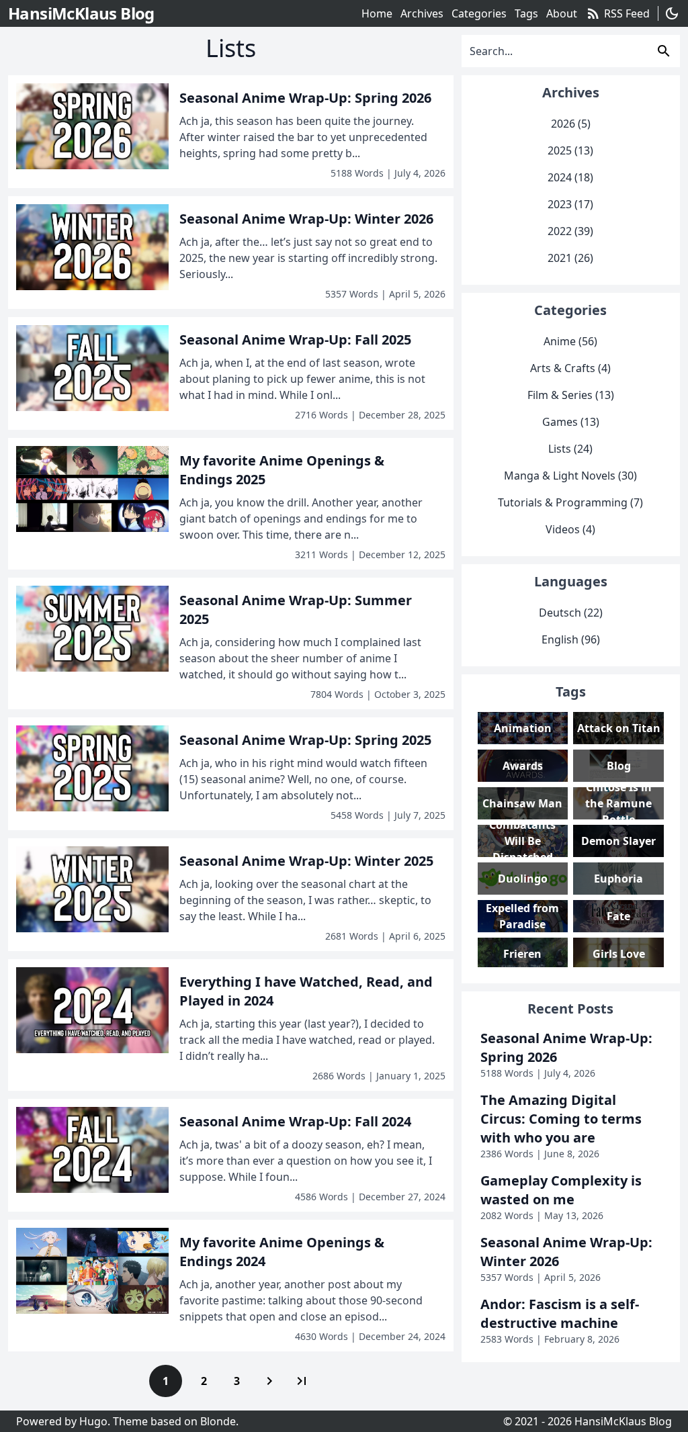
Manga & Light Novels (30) (570, 475)
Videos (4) (570, 529)
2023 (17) (570, 204)
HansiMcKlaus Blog (623, 1421)
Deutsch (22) (571, 612)
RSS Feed (617, 13)
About (561, 13)
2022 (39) (570, 231)
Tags (526, 13)
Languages (570, 581)
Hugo (93, 1421)
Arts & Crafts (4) (570, 368)
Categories (479, 13)
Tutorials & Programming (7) (570, 502)
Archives (421, 13)
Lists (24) (570, 448)
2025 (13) (570, 150)
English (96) (571, 639)
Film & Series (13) (570, 395)
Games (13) (570, 421)
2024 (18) (570, 177)
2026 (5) (571, 123)
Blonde (218, 1421)
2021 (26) (570, 258)
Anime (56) (570, 341)
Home (376, 13)
